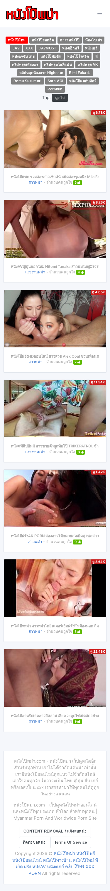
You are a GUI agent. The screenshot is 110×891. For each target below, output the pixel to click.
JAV (16, 48)
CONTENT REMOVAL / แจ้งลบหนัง (54, 831)
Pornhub (55, 89)
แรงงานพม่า (35, 272)
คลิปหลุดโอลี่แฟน (58, 65)
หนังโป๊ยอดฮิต (43, 40)
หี (96, 56)
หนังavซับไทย (23, 56)
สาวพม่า (35, 182)
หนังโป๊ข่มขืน (50, 56)
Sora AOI (55, 81)
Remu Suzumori (27, 81)
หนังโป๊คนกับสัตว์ (83, 81)
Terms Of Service (70, 842)
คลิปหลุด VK (88, 65)
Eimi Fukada (80, 73)
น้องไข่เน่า (93, 40)
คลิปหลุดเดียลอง (25, 65)
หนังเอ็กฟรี (70, 48)
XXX (29, 48)
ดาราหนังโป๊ (69, 40)
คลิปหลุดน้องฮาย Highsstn (41, 73)
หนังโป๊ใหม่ (17, 40)
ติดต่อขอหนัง (34, 842)
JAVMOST (47, 48)
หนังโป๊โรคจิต (78, 56)
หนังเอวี (91, 48)
